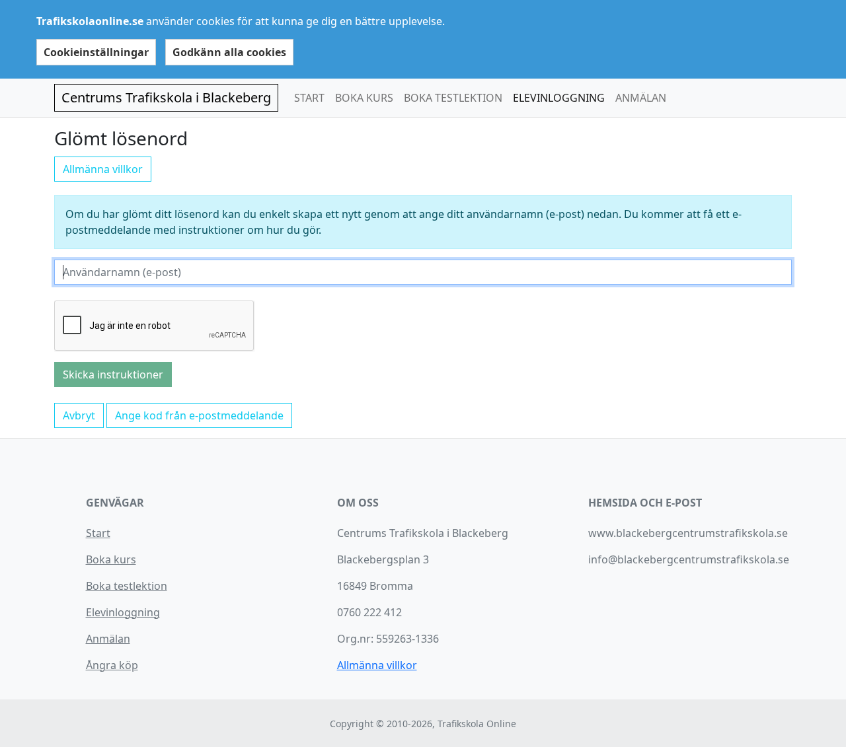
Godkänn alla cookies (229, 52)
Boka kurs (111, 559)
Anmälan (108, 638)
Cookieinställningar (96, 52)
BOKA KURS (364, 97)
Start (98, 533)
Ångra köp (112, 665)
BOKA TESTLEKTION (453, 97)
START (309, 97)
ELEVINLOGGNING (559, 97)
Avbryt (79, 415)
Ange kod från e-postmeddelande (199, 415)
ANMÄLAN (640, 97)
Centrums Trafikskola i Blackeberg (166, 97)
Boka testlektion (126, 586)
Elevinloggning (123, 612)
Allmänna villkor (103, 169)
